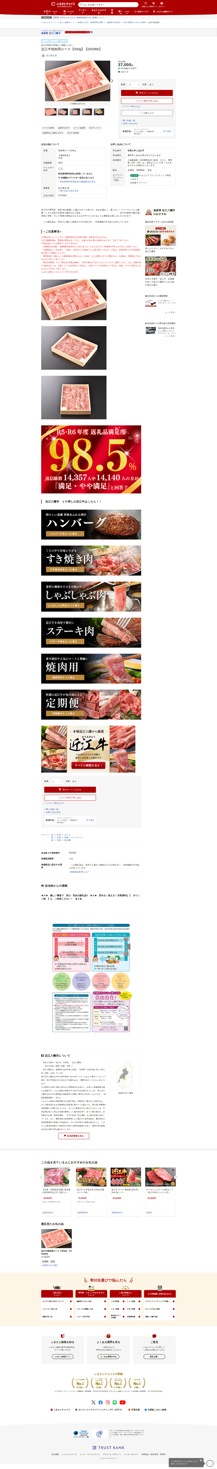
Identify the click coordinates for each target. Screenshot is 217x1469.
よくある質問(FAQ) (108, 1357)
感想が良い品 (47, 1317)
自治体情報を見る (75, 1136)
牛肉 (59, 835)
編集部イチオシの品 (84, 1301)
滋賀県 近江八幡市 (50, 1265)
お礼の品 (50, 12)
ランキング (83, 11)
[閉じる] (201, 1460)
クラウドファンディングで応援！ (157, 1301)
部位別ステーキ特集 (116, 1317)
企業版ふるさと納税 (157, 1410)
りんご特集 (115, 1309)
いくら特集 (131, 1301)
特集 (112, 11)
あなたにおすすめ (99, 11)
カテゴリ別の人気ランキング (53, 1301)
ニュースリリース (69, 1454)
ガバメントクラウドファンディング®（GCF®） (100, 1410)
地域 (68, 12)
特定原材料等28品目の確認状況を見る (78, 182)
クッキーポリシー (131, 1454)
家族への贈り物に (151, 1317)
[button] (92, 32)
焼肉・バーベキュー (73, 837)
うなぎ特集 (115, 1301)
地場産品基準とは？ (79, 872)
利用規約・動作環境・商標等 (153, 1454)
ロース (67, 835)
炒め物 (67, 840)
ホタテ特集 (131, 1309)
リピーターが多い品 (49, 1309)
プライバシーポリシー (112, 1454)
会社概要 (55, 1454)
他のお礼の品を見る (69, 191)
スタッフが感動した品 (85, 1309)
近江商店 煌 (51, 56)
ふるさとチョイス (62, 1410)
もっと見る (169, 312)
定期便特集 (131, 1317)
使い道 (123, 12)
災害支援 (135, 1410)
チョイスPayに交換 (152, 1309)
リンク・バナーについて (90, 1454)
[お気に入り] (209, 1463)
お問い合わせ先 (130, 123)
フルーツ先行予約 (83, 1317)
